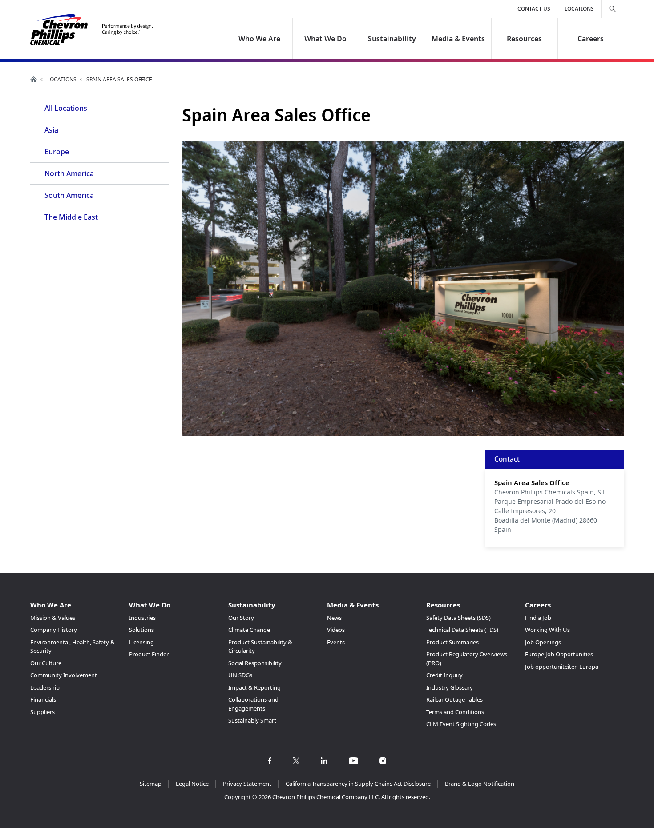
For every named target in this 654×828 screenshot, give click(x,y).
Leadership (45, 687)
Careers (590, 39)
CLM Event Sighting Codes (461, 724)
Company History (53, 630)
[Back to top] (636, 812)
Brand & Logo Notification (479, 784)
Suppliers (42, 712)
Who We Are (259, 39)
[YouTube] (353, 760)
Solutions (141, 630)
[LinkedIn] (324, 760)
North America (69, 173)
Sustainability (392, 39)
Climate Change (249, 630)
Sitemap (150, 784)
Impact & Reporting (254, 687)
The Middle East (71, 217)
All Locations (65, 108)
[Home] (91, 29)
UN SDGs (240, 675)
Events (336, 642)
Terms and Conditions (455, 712)
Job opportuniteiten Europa (561, 667)
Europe (56, 152)
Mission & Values (52, 618)
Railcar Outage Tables (454, 699)
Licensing (141, 642)
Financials (43, 699)
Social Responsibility (255, 663)
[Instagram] (382, 760)
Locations (579, 8)
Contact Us (533, 8)
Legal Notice (192, 784)
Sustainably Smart (252, 720)
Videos (336, 630)
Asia (51, 130)
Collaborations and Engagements (253, 703)
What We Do (326, 39)
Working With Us (547, 630)
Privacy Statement (247, 784)
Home (33, 79)
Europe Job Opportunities (559, 654)
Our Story (241, 618)
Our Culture (45, 663)
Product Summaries (452, 642)
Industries (142, 618)
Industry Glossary (449, 687)
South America (69, 195)
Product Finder (149, 654)
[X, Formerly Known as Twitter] (296, 760)
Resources (524, 39)
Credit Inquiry (444, 675)
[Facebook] (269, 760)
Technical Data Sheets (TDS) (462, 630)
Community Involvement (63, 675)
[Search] (613, 9)
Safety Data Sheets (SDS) (458, 618)
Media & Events (458, 39)
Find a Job (538, 618)
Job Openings (543, 642)
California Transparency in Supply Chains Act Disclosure (358, 784)
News (334, 618)
